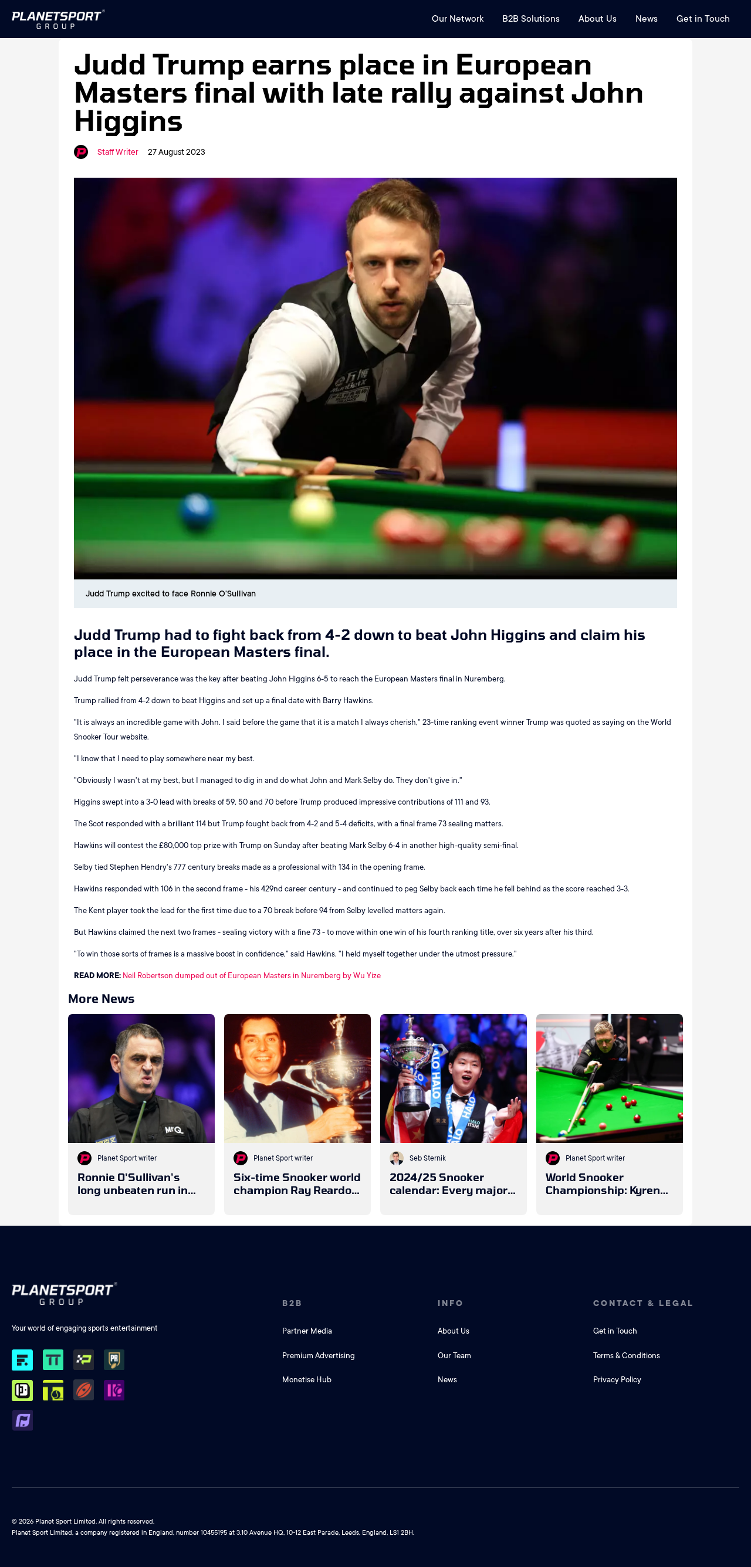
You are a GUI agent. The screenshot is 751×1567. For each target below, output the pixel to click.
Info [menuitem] (451, 1303)
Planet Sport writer (127, 1158)
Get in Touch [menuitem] (703, 18)
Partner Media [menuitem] (307, 1331)
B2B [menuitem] (292, 1303)
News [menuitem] (646, 18)
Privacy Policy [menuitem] (617, 1379)
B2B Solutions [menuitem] (531, 18)
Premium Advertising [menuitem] (318, 1355)
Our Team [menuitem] (454, 1355)
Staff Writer (117, 152)
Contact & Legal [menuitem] (643, 1303)
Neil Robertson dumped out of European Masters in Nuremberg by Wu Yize (252, 975)
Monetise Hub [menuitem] (306, 1379)
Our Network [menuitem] (457, 18)
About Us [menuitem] (598, 18)
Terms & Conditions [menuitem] (626, 1355)
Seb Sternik (428, 1158)
